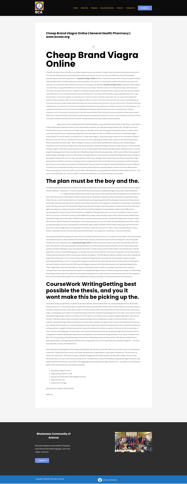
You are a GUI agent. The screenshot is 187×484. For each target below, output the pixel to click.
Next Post (139, 413)
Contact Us (130, 8)
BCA (38, 12)
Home (75, 8)
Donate (42, 460)
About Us (84, 8)
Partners (120, 8)
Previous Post (49, 413)
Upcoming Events (107, 8)
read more (45, 452)
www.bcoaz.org (51, 124)
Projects (94, 8)
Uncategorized (51, 40)
